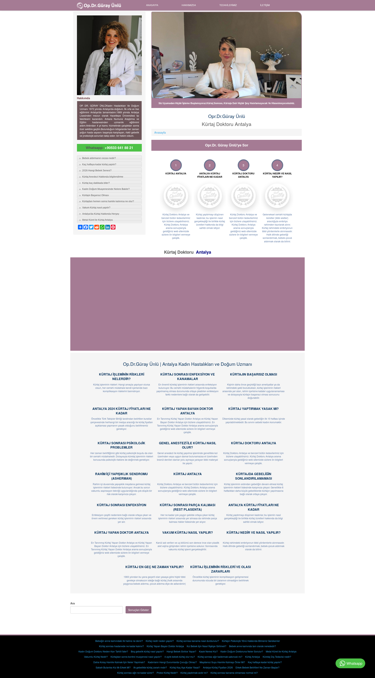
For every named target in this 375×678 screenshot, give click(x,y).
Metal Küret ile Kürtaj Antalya (281, 651)
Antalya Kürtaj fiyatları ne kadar (253, 507)
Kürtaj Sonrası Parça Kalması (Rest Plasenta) (187, 507)
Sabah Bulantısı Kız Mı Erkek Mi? (113, 667)
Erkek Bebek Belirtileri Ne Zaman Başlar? (257, 667)
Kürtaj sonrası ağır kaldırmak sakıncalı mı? (220, 656)
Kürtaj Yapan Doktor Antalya (121, 532)
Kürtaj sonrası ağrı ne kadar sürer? (135, 672)
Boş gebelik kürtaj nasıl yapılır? (147, 651)
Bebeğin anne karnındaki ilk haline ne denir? (119, 640)
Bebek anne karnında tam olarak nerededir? (252, 646)
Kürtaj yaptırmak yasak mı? (253, 408)
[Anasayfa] (100, 5)
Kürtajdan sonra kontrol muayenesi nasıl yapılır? (136, 656)
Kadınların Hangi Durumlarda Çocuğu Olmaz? (172, 662)
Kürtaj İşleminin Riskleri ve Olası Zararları (220, 569)
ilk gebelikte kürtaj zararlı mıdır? (150, 667)
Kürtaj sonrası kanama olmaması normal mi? (234, 672)
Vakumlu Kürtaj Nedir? (96, 656)
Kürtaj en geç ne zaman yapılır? (154, 567)
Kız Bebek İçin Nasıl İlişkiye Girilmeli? (206, 646)
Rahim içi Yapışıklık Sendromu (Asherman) (121, 476)
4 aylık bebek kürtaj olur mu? (179, 656)
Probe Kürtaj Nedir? (167, 672)
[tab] (109, 158)
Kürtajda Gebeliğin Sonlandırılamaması (253, 476)
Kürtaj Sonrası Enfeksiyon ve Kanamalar (187, 376)
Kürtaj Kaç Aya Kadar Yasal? (185, 667)
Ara (72, 603)
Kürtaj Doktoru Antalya (253, 443)
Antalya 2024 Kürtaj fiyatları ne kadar (121, 410)
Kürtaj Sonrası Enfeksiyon (121, 505)
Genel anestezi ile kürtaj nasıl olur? (187, 445)
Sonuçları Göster (138, 610)
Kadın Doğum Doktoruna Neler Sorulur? (242, 651)
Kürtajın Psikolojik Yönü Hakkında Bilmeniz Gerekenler (251, 640)
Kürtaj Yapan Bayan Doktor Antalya (187, 410)
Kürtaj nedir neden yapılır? (160, 640)
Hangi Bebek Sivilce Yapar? (181, 651)
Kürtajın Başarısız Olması (253, 374)
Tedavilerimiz (228, 5)
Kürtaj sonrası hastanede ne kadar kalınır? (121, 646)
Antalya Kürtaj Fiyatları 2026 (218, 667)
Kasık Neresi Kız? (208, 651)
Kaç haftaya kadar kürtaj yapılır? (265, 662)
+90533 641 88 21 (119, 147)
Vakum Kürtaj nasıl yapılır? (187, 532)
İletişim (265, 5)
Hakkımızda (189, 5)
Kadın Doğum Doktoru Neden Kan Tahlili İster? (103, 651)
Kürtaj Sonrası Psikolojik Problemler (121, 445)
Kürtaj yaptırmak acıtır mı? (194, 672)
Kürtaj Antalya (187, 474)
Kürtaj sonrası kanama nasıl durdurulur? (198, 640)
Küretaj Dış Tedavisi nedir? (277, 656)
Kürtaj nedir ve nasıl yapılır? (254, 532)
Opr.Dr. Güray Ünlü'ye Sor (226, 145)
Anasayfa (152, 5)
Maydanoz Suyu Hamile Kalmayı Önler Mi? (222, 662)
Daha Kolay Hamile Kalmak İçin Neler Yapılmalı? (119, 662)
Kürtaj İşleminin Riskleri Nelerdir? (121, 376)
